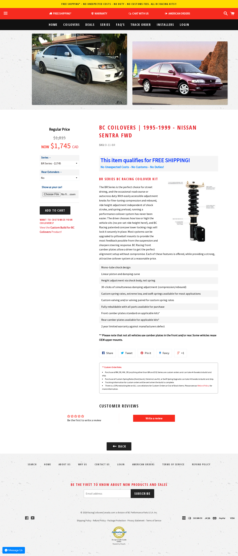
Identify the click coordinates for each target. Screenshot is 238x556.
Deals (89, 24)
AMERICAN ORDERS (178, 13)
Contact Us (102, 464)
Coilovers (71, 24)
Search (32, 464)
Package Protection (117, 520)
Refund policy (201, 464)
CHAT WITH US (140, 13)
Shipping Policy (84, 520)
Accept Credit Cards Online (119, 540)
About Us (65, 464)
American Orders (143, 464)
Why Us (82, 464)
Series (105, 24)
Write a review (154, 418)
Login (184, 24)
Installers (165, 24)
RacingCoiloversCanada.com (101, 512)
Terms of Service (173, 464)
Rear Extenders (50, 172)
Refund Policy (203, 385)
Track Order (140, 24)
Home (53, 24)
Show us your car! (52, 187)
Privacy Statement (136, 520)
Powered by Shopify (119, 544)
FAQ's (120, 24)
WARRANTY (101, 13)
